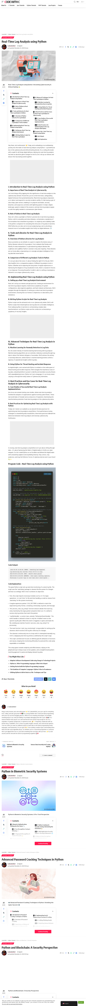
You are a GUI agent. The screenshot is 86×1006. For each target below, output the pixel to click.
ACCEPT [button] (81, 1002)
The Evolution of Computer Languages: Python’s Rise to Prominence (30, 669)
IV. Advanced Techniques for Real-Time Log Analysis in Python (43, 98)
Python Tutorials (8, 37)
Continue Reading (43, 843)
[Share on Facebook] (65, 47)
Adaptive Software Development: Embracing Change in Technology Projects (32, 660)
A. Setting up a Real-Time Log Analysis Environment (21, 131)
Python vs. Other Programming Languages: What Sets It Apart (29, 663)
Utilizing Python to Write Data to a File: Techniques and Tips (28, 672)
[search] (74, 2)
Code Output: (40, 136)
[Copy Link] (73, 47)
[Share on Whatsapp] (70, 47)
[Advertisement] (43, 19)
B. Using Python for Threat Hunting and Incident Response (43, 107)
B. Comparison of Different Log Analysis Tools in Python (20, 121)
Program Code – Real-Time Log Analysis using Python (42, 132)
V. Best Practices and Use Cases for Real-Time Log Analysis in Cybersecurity (42, 113)
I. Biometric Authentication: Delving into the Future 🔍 (18, 825)
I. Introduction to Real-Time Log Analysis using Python (19, 97)
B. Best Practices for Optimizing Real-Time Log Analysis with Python (42, 126)
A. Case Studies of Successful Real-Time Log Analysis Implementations (44, 120)
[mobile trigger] (3, 2)
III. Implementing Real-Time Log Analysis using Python (19, 126)
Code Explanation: (42, 139)
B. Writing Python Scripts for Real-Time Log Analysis (21, 136)
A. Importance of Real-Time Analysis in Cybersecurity (20, 102)
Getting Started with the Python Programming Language (27, 666)
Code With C (12, 2)
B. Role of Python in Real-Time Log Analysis (20, 107)
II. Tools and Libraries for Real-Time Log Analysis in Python (19, 112)
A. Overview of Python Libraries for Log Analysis (19, 116)
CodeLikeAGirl (11, 45)
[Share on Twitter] (68, 47)
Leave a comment (48, 755)
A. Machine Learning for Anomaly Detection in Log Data (43, 103)
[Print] (76, 47)
